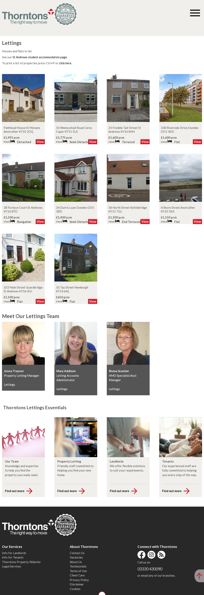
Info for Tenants (13, 557)
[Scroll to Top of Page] (199, 575)
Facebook (141, 555)
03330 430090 (149, 568)
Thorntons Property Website (21, 562)
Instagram (151, 555)
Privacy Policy (79, 580)
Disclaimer (77, 584)
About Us (76, 562)
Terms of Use (78, 571)
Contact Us (77, 553)
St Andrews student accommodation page (40, 57)
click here (65, 63)
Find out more (15, 491)
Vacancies (76, 557)
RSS (161, 555)
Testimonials (78, 566)
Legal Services (11, 566)
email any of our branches (158, 575)
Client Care (77, 575)
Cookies (75, 589)
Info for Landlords (14, 553)
